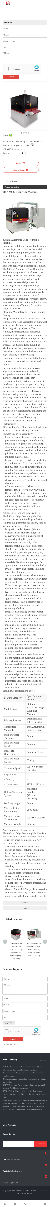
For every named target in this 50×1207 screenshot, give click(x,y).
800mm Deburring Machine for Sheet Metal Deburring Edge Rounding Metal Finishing (34, 949)
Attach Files (9, 1023)
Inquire (19, 163)
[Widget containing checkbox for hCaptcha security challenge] (22, 69)
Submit (11, 77)
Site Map (29, 1193)
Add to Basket (19, 170)
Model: (7, 181)
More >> (43, 1060)
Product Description (12, 187)
